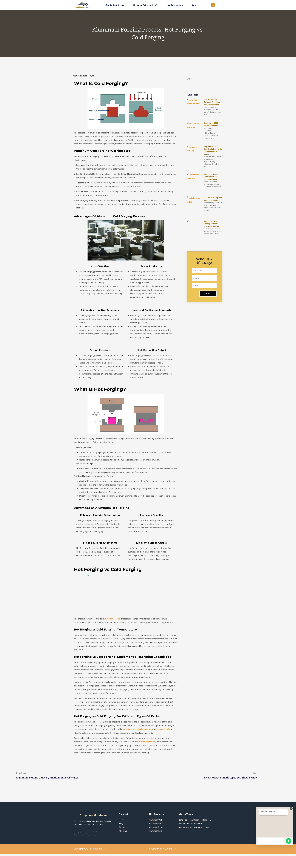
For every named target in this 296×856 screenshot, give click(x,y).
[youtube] (95, 833)
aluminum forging (112, 619)
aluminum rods (129, 729)
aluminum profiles (147, 742)
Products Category (115, 5)
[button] (213, 5)
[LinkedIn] (88, 833)
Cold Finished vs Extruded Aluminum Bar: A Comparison (212, 102)
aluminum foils (163, 729)
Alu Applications (175, 5)
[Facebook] (76, 833)
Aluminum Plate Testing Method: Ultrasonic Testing (211, 223)
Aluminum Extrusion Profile (146, 5)
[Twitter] (82, 833)
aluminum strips (144, 729)
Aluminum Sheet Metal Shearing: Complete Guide (211, 176)
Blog (193, 5)
